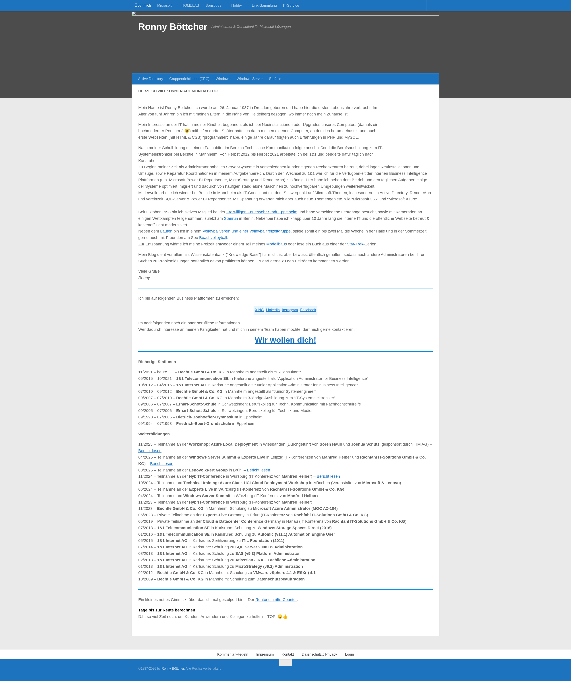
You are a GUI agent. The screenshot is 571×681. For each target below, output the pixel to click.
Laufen (166, 231)
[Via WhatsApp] (415, 671)
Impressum (265, 654)
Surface (275, 79)
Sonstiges (213, 5)
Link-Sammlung (264, 5)
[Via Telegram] (408, 671)
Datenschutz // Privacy (319, 654)
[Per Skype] (394, 671)
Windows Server (250, 79)
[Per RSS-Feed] (430, 671)
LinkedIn (273, 310)
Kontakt (288, 654)
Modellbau (275, 244)
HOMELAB (190, 5)
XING (259, 310)
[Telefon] (401, 671)
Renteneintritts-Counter (276, 599)
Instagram (290, 310)
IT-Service (291, 5)
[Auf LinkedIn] (387, 671)
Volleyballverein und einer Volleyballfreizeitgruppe (247, 231)
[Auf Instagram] (423, 671)
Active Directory (150, 79)
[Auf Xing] (380, 671)
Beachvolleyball (213, 237)
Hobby (236, 5)
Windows (223, 79)
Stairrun (231, 218)
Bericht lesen (149, 451)
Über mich (143, 5)
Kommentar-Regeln (232, 654)
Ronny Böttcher (172, 26)
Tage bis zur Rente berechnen (166, 610)
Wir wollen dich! (285, 339)
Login (349, 654)
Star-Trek (355, 244)
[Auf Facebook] (373, 671)
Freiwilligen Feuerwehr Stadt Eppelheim (261, 212)
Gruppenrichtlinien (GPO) (189, 79)
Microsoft (164, 5)
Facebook (308, 310)
